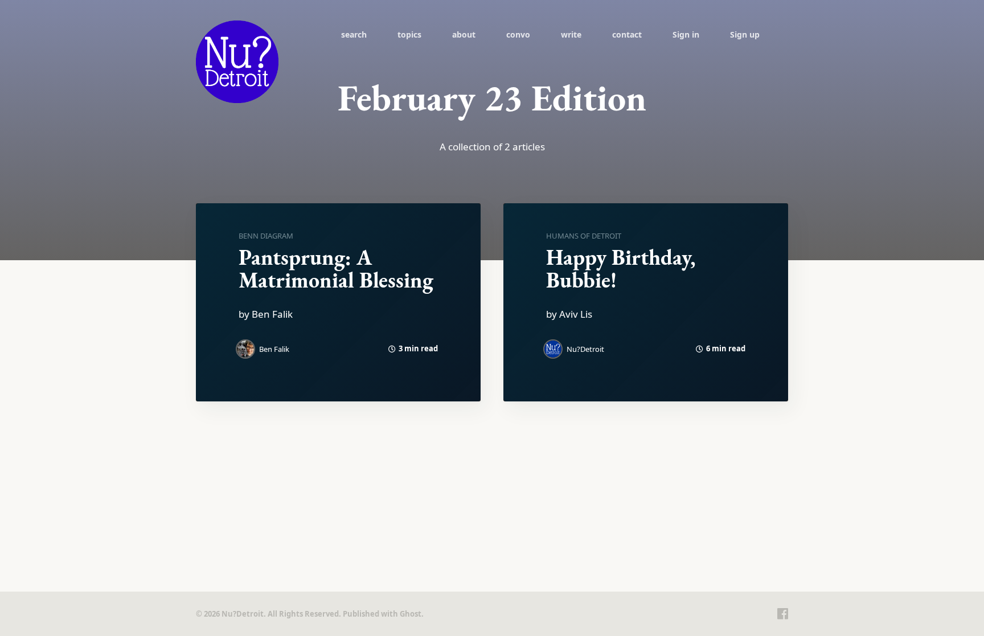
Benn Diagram (266, 236)
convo (518, 34)
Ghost (410, 614)
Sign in (686, 34)
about (463, 34)
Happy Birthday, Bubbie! (620, 268)
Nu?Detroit (585, 349)
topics (409, 34)
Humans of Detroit (583, 236)
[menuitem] (354, 34)
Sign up (745, 34)
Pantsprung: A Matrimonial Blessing (336, 268)
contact (627, 34)
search (354, 34)
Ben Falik (274, 349)
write (571, 34)
